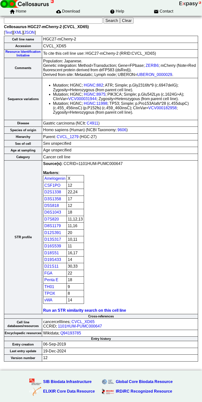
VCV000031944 (82, 99)
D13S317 (52, 239)
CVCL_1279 (68, 137)
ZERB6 (152, 65)
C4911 (92, 123)
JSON (29, 32)
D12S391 (52, 233)
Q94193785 (70, 333)
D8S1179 (52, 226)
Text (8, 32)
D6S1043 (52, 212)
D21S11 (51, 266)
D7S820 (51, 219)
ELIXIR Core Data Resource (69, 391)
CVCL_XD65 (83, 322)
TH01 (49, 287)
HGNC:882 (93, 85)
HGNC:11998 (95, 103)
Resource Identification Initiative (23, 53)
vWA (48, 300)
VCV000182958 (162, 108)
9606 (122, 130)
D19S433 (52, 259)
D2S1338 (52, 192)
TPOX (49, 293)
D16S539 (52, 246)
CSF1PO (52, 185)
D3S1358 (52, 199)
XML (18, 32)
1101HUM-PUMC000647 (80, 326)
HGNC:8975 (94, 94)
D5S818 (51, 205)
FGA (48, 273)
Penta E (51, 280)
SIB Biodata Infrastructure (67, 382)
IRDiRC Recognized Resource (144, 391)
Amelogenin (55, 178)
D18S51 (51, 253)
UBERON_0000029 (154, 75)
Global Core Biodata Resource (144, 382)
